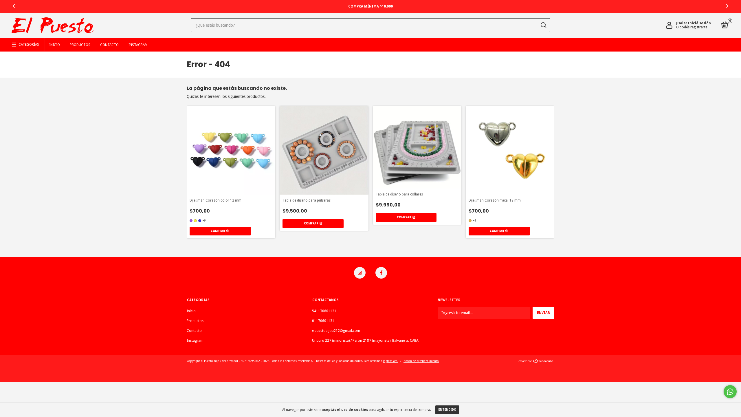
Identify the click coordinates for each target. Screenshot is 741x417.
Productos (80, 45)
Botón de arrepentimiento (421, 361)
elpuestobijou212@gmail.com (336, 331)
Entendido (447, 409)
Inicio (54, 45)
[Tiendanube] (536, 361)
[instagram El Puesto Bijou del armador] (360, 273)
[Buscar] (543, 25)
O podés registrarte (691, 27)
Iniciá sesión (699, 23)
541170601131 (324, 311)
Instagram (138, 45)
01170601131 (323, 321)
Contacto (109, 45)
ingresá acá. (390, 361)
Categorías (29, 45)
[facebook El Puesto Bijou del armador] (381, 273)
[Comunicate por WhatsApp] (730, 391)
